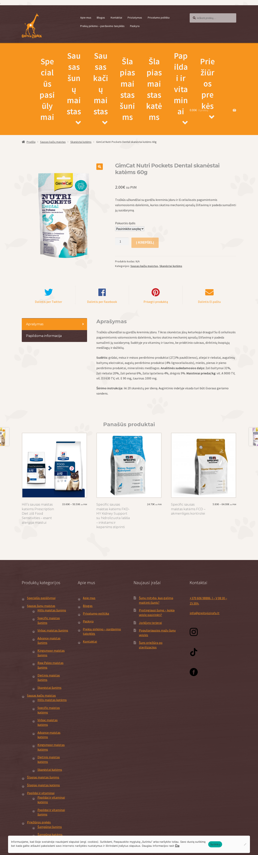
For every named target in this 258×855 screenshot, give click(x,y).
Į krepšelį (145, 242)
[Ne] (245, 844)
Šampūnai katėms (49, 834)
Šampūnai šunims (49, 827)
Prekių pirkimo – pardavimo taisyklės (102, 26)
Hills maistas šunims (51, 610)
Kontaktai (116, 17)
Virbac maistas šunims (52, 630)
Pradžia (31, 142)
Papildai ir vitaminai (181, 83)
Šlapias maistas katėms (154, 89)
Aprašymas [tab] (34, 324)
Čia (177, 845)
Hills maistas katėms (52, 700)
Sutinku (215, 844)
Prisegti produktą (156, 302)
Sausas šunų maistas (74, 83)
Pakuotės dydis (125, 223)
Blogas (101, 17)
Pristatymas (135, 17)
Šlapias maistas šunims (127, 89)
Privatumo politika (159, 17)
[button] (99, 166)
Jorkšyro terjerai (150, 623)
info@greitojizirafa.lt (205, 613)
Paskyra (134, 26)
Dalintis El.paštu (209, 302)
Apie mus (85, 17)
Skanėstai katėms (81, 142)
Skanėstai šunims (49, 688)
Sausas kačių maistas (100, 83)
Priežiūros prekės (207, 83)
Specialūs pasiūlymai (47, 89)
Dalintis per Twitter (48, 302)
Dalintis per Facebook (102, 302)
